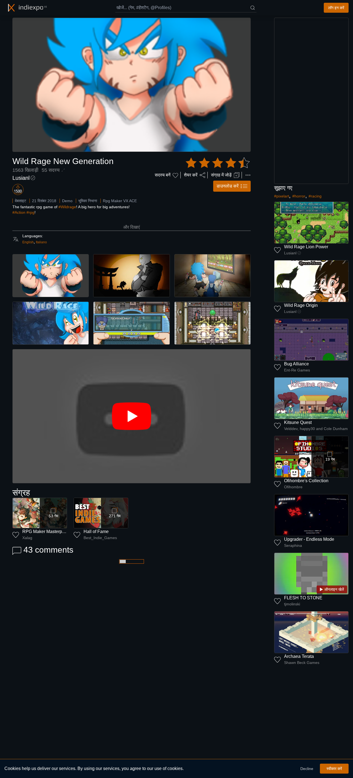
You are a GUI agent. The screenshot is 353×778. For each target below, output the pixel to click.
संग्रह (21, 492)
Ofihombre (293, 487)
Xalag (27, 538)
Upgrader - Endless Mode (309, 539)
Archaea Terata (299, 656)
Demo (67, 201)
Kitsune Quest (298, 422)
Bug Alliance (296, 364)
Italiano (41, 242)
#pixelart (281, 196)
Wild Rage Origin (301, 305)
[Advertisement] (311, 101)
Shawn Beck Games (301, 662)
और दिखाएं (131, 227)
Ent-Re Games (297, 370)
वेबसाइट (20, 201)
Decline (306, 768)
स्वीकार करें (334, 768)
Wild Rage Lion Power (306, 246)
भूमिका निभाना (87, 201)
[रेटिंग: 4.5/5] (217, 163)
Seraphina (293, 545)
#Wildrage (67, 207)
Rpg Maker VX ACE (120, 201)
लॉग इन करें (336, 8)
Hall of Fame (96, 531)
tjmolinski (292, 604)
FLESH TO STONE (303, 597)
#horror (298, 196)
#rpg (30, 212)
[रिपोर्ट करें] (248, 175)
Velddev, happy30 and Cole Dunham (316, 428)
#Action (18, 212)
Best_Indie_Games (100, 538)
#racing (315, 196)
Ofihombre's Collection (306, 480)
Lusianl (21, 178)
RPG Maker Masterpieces (47, 531)
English (28, 242)
